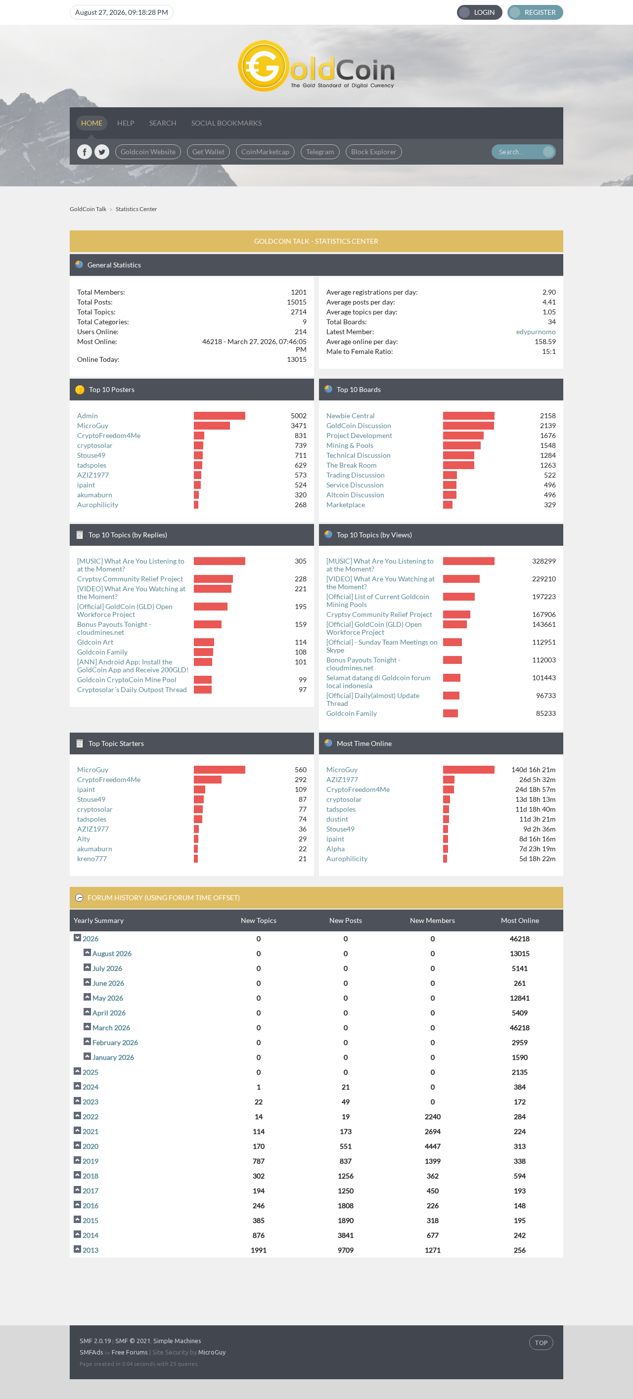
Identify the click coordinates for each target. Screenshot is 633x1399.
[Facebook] (84, 151)
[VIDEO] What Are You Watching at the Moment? (131, 592)
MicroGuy (92, 425)
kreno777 (92, 858)
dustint (337, 819)
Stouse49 (91, 455)
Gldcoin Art (95, 642)
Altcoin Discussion (355, 494)
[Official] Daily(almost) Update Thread (372, 699)
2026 (90, 938)
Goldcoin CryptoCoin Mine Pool (127, 679)
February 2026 (115, 1042)
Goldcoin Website (148, 151)
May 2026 (107, 998)
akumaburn (94, 494)
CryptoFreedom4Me (108, 435)
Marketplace (345, 504)
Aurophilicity (97, 504)
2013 (90, 1250)
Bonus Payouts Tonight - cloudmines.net (114, 628)
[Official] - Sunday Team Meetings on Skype (382, 646)
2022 (90, 1116)
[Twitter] (101, 151)
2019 (90, 1161)
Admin (87, 415)
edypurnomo (536, 331)
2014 (90, 1235)
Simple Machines (177, 1340)
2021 (90, 1131)
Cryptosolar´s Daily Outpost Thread (132, 689)
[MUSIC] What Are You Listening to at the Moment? (130, 565)
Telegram (320, 151)
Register (540, 12)
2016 (90, 1205)
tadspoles (91, 465)
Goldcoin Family (102, 652)
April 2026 (109, 1012)
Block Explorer (374, 151)
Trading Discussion (355, 475)
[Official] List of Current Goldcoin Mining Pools (377, 600)
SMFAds (91, 1352)
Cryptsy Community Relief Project (130, 578)
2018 (90, 1176)
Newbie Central (350, 415)
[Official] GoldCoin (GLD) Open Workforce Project (125, 610)
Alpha (335, 848)
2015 (90, 1220)
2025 (90, 1072)
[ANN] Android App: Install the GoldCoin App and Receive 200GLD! (133, 665)
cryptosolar (95, 445)
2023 (90, 1101)
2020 (90, 1146)
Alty (83, 838)
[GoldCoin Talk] (316, 66)
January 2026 (113, 1057)
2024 (90, 1087)
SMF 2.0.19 (95, 1340)
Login (484, 12)
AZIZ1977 (93, 475)
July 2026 (107, 968)
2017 (90, 1190)
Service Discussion (355, 485)
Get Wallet (208, 151)
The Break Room (351, 465)
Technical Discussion (358, 455)
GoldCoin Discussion (358, 425)
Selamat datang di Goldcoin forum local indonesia (378, 681)
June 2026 (108, 983)
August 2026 (112, 953)
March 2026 (111, 1027)
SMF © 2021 (132, 1340)
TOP (541, 1342)
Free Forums (130, 1352)
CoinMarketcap (265, 151)
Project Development (359, 435)
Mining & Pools (349, 445)
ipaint (86, 485)
